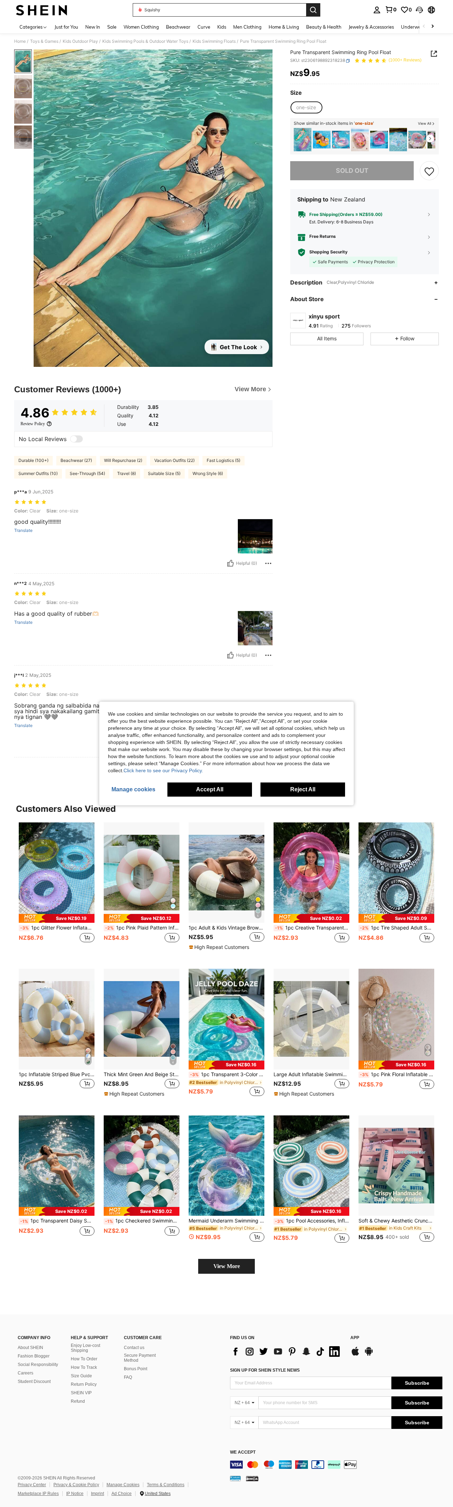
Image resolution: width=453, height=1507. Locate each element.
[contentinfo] (336, 1464)
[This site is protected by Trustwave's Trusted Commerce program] (235, 1478)
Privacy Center (32, 1484)
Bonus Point (135, 1368)
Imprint (97, 1493)
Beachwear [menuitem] (178, 27)
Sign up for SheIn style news (265, 1370)
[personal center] (377, 10)
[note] (56, 918)
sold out (352, 171)
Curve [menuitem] (203, 27)
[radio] (306, 108)
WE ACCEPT (243, 1452)
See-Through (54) (87, 473)
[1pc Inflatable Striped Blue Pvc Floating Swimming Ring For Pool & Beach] (56, 1019)
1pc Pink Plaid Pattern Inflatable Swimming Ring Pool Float (142, 928)
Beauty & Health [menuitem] (324, 27)
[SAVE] (429, 171)
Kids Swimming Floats (214, 41)
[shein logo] (41, 10)
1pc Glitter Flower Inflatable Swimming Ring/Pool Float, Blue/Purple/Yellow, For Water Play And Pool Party (57, 928)
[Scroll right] (432, 27)
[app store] (355, 1354)
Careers (25, 1373)
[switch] (76, 438)
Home (20, 41)
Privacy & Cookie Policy (76, 1484)
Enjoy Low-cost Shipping (85, 1348)
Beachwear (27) (76, 460)
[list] (286, 1351)
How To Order (84, 1358)
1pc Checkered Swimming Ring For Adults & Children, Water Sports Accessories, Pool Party (142, 1221)
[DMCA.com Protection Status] (252, 1478)
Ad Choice (121, 1493)
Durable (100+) (33, 460)
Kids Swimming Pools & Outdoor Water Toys (145, 41)
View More (226, 1266)
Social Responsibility (38, 1364)
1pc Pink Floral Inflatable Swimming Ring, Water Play (397, 1074)
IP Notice (75, 1493)
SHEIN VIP (81, 1392)
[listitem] (302, 140)
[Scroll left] (424, 27)
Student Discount (34, 1381)
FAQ (128, 1377)
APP (354, 1338)
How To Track (84, 1367)
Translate (23, 530)
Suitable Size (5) (164, 473)
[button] (419, 10)
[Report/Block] (268, 563)
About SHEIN (30, 1347)
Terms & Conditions (165, 1484)
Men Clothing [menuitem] (247, 27)
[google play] (369, 1354)
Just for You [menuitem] (66, 27)
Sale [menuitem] (111, 27)
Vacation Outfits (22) (174, 460)
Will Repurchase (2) (123, 460)
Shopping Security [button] (328, 252)
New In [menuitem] (92, 27)
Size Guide (81, 1375)
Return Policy (84, 1384)
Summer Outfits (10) (38, 473)
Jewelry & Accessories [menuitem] (371, 27)
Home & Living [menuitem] (284, 27)
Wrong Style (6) (208, 473)
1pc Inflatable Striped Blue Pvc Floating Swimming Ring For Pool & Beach (56, 1074)
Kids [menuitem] (221, 27)
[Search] (313, 10)
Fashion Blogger (34, 1356)
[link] (391, 9)
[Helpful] (230, 563)
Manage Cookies (123, 1484)
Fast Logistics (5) (223, 460)
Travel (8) (126, 473)
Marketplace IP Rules (38, 1493)
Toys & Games (44, 41)
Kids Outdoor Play (80, 41)
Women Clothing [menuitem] (141, 27)
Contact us (134, 1347)
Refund (78, 1401)
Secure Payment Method (140, 1358)
